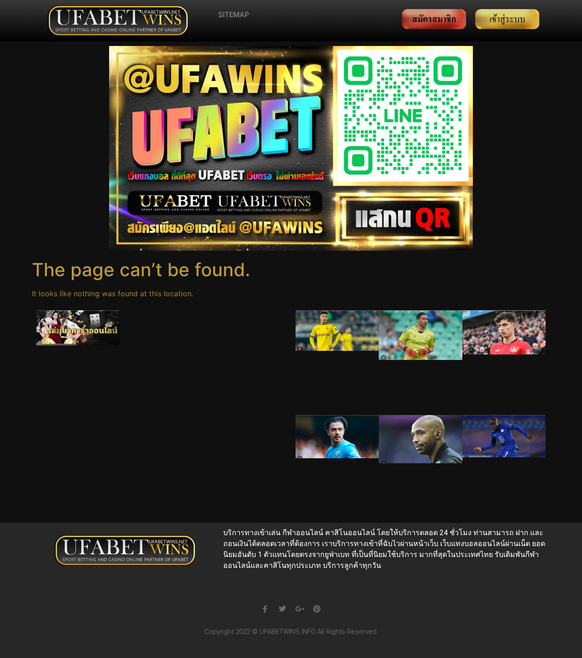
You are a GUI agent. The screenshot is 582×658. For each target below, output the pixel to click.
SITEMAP (233, 14)
